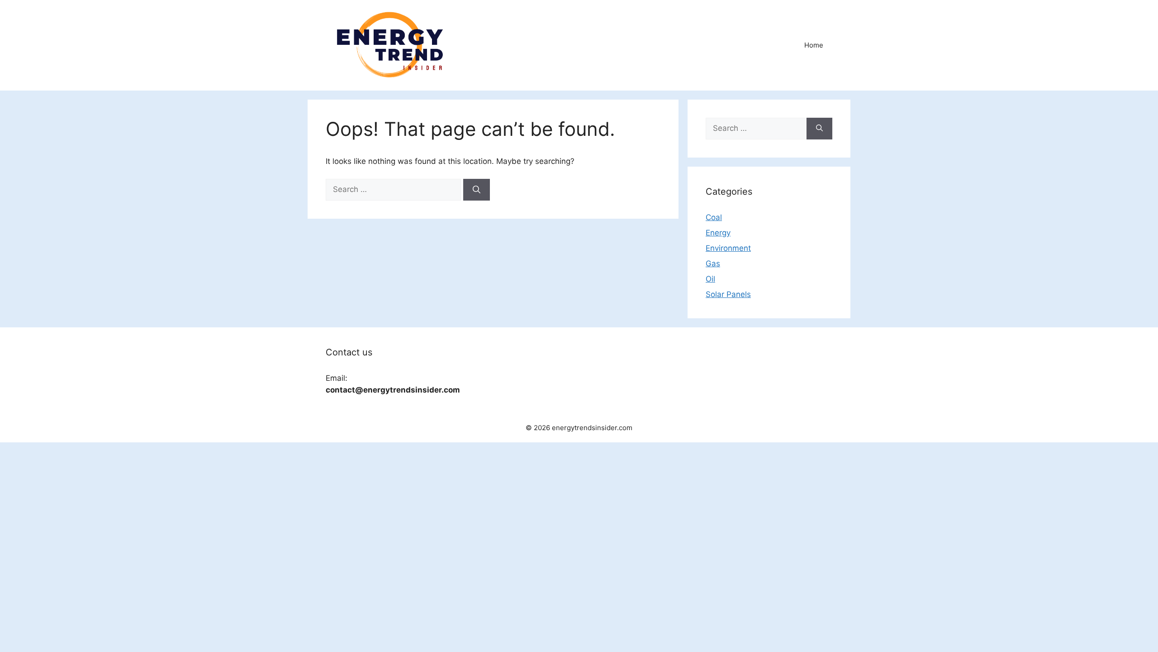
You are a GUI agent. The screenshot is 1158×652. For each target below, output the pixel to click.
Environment (728, 248)
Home (813, 45)
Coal (714, 217)
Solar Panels (728, 294)
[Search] (476, 190)
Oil (710, 278)
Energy (718, 232)
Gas (713, 263)
